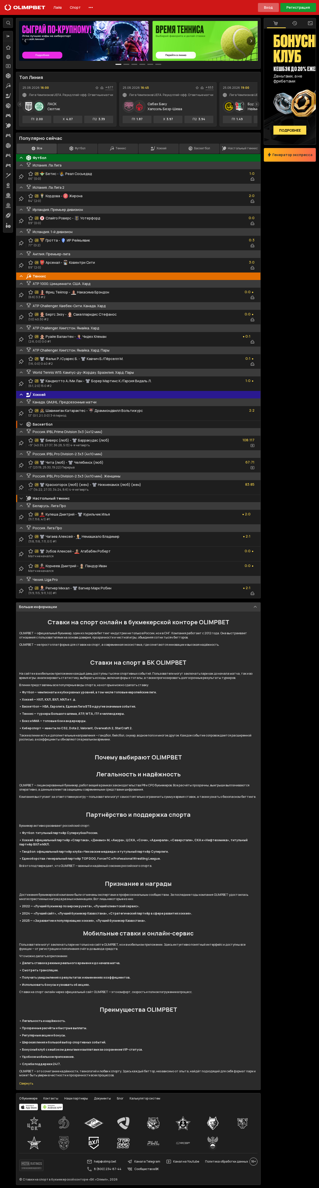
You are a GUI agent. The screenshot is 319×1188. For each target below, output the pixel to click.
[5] (158, 64)
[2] (134, 64)
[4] (150, 64)
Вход (268, 7)
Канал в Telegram (147, 1161)
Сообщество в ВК (146, 1169)
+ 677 (109, 88)
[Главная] (24, 7)
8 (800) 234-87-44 (107, 1169)
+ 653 (209, 88)
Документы (102, 1098)
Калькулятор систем (145, 1098)
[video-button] (252, 446)
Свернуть (26, 1084)
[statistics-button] (101, 88)
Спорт (75, 7)
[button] (8, 36)
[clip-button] (21, 176)
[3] (142, 64)
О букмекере (28, 1098)
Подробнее (290, 130)
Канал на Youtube (186, 1161)
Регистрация (298, 7)
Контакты (50, 1098)
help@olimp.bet (105, 1161)
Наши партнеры (76, 1098)
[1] (126, 64)
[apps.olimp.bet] (28, 1107)
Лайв (57, 7)
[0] (118, 64)
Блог (120, 1098)
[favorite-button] (96, 88)
